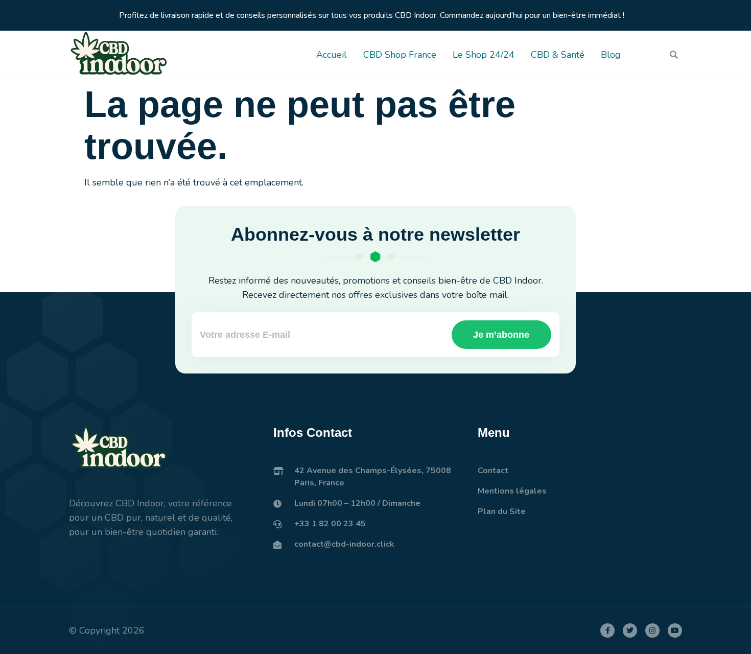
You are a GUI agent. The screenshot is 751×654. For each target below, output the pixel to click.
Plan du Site (502, 511)
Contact (493, 470)
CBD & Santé (557, 55)
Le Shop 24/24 (483, 55)
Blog (611, 55)
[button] (674, 54)
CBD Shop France (399, 55)
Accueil (331, 55)
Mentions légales (512, 491)
